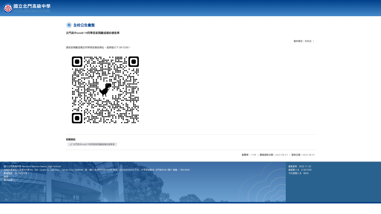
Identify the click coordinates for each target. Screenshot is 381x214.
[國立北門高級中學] (27, 8)
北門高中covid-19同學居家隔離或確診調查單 (94, 144)
